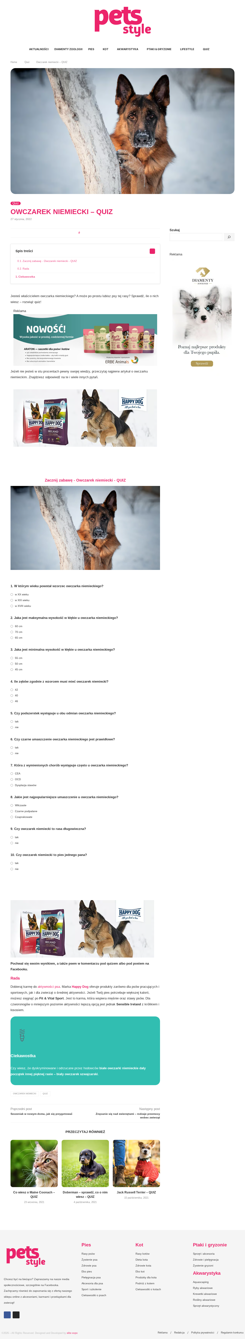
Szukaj (175, 230)
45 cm (18, 669)
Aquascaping (201, 1282)
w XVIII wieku (23, 605)
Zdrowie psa (89, 1265)
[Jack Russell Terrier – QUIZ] (136, 1163)
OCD (18, 779)
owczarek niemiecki (24, 1093)
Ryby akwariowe (203, 1288)
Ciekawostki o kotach (148, 1289)
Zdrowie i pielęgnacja (206, 1259)
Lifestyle (187, 49)
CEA (17, 773)
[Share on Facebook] (83, 233)
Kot (105, 49)
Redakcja (179, 1332)
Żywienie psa (89, 1259)
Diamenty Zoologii (68, 49)
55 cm (18, 657)
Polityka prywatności (202, 1332)
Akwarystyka (127, 49)
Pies (91, 49)
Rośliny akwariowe (204, 1299)
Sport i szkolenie (91, 1289)
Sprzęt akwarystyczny (206, 1305)
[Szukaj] (229, 237)
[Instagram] (16, 1314)
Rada (26, 268)
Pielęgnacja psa (91, 1277)
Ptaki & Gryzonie (159, 49)
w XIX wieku (22, 600)
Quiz (206, 49)
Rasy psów (88, 1253)
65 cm (18, 637)
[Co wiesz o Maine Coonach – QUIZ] (34, 1163)
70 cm (18, 631)
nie (17, 727)
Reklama (162, 1332)
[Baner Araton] (85, 317)
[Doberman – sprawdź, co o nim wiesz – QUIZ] (85, 1163)
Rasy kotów (142, 1253)
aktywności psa (48, 987)
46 (16, 701)
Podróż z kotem (145, 1283)
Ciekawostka (26, 276)
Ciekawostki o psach (94, 1295)
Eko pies (87, 1271)
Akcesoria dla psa (92, 1283)
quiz (45, 1093)
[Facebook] (7, 1314)
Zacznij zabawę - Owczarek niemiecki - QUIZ (50, 260)
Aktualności (39, 49)
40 (16, 695)
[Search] (214, 49)
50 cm (18, 663)
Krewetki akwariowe (205, 1294)
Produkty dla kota (146, 1277)
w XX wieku (22, 594)
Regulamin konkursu (232, 1332)
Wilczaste (20, 805)
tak (17, 721)
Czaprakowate (23, 816)
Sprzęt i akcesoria (204, 1253)
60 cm (18, 626)
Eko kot (140, 1271)
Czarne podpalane (26, 811)
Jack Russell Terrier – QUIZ (136, 1192)
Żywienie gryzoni (203, 1265)
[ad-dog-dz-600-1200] (202, 261)
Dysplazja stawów (25, 785)
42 (16, 689)
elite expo (72, 1333)
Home (14, 62)
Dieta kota (142, 1259)
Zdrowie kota (143, 1265)
